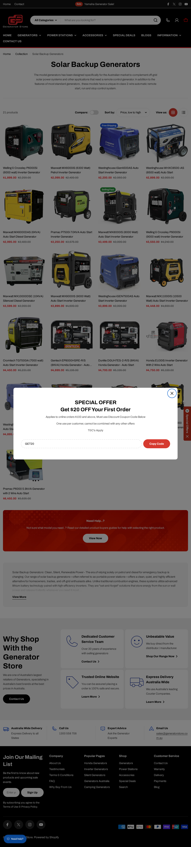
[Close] (172, 393)
